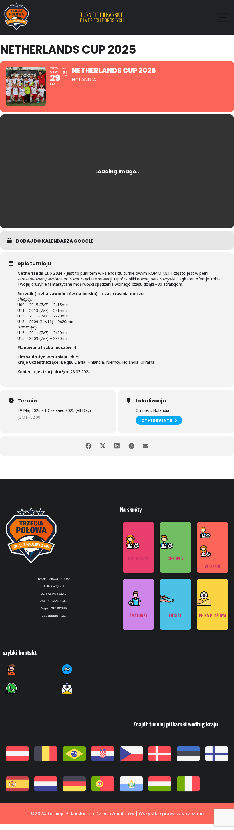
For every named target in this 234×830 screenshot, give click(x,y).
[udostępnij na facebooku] (88, 446)
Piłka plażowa (212, 615)
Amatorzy (138, 615)
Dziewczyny (138, 558)
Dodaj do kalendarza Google (55, 241)
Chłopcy (175, 558)
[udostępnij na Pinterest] (131, 446)
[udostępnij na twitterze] (103, 446)
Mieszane (212, 566)
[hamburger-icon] (222, 17)
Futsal (175, 615)
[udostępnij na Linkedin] (117, 446)
